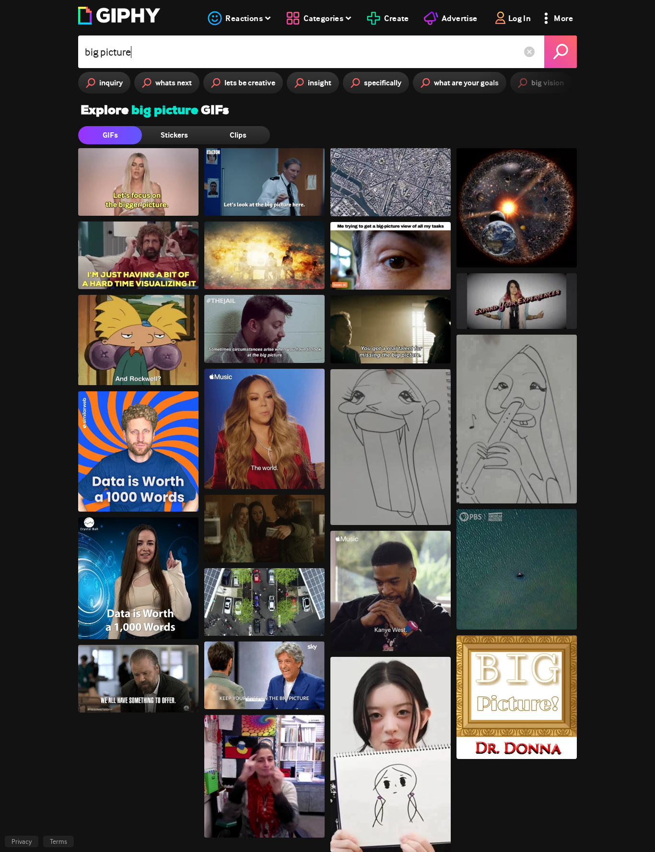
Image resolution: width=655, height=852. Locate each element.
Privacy (22, 841)
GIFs (110, 135)
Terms (58, 841)
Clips (238, 135)
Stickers (174, 135)
